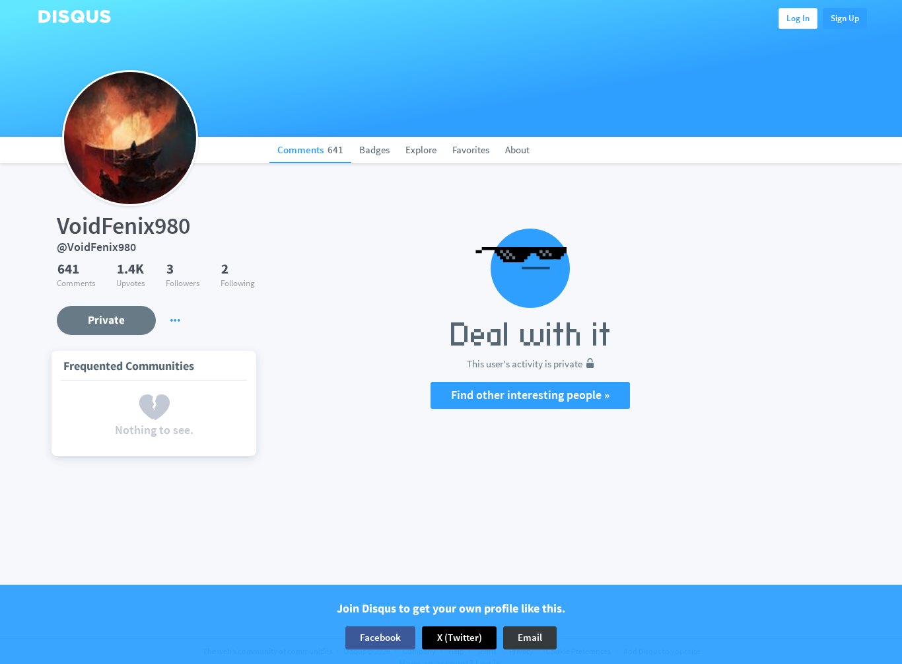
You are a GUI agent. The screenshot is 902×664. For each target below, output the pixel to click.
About (517, 149)
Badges (374, 149)
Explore (420, 149)
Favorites (470, 149)
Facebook (380, 637)
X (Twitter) (459, 637)
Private (106, 320)
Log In (798, 18)
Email (530, 637)
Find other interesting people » (530, 394)
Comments (310, 149)
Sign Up (845, 18)
